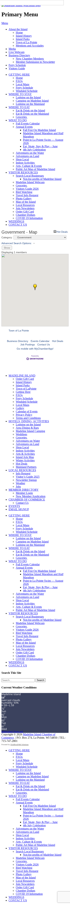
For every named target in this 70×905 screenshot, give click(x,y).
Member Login (24, 493)
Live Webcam (16, 52)
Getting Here (23, 391)
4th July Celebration (34, 149)
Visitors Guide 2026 (27, 188)
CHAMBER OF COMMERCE (27, 499)
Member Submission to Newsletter (35, 61)
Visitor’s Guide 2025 (27, 476)
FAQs (19, 81)
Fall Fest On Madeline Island (39, 130)
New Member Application (30, 496)
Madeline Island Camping (30, 431)
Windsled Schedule (27, 90)
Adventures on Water (28, 440)
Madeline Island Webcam (30, 182)
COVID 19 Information (29, 218)
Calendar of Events (27, 411)
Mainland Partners (26, 466)
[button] (35, 287)
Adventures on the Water (30, 152)
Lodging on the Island (28, 97)
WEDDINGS (16, 221)
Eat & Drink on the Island (30, 110)
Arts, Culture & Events (29, 165)
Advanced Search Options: (16, 243)
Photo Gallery (24, 198)
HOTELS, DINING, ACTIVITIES (29, 421)
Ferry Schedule (17, 65)
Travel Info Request (27, 195)
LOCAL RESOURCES (22, 470)
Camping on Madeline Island (32, 100)
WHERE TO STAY (20, 94)
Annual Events (24, 126)
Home (19, 32)
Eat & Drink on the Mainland (32, 113)
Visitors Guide (17, 68)
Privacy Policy (24, 414)
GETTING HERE (19, 74)
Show (7, 247)
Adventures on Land (27, 156)
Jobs (18, 486)
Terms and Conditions (28, 418)
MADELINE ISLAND (22, 375)
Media (12, 48)
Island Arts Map (25, 457)
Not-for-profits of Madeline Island (42, 178)
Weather (20, 483)
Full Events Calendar (28, 123)
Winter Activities (25, 460)
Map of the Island (26, 201)
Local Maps (22, 84)
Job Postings (27, 344)
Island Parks (23, 39)
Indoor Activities (25, 162)
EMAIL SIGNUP (19, 509)
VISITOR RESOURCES (23, 172)
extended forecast (12, 731)
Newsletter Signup (26, 479)
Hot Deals (62, 231)
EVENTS (14, 506)
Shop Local (22, 159)
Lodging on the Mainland (30, 103)
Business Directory (19, 55)
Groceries (21, 117)
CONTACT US (18, 224)
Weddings (21, 434)
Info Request (23, 473)
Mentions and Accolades (30, 45)
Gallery (20, 408)
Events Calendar (40, 341)
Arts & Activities (25, 453)
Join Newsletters (25, 208)
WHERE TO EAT (19, 107)
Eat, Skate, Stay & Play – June (40, 146)
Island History (24, 35)
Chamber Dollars (25, 214)
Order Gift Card (25, 211)
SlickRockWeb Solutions (19, 745)
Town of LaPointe (26, 388)
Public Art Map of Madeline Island (35, 169)
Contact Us (43, 344)
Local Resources (25, 205)
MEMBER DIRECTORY (24, 489)
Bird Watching (24, 192)
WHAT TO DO (18, 120)
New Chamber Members (30, 58)
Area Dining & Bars (27, 427)
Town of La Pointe (26, 42)
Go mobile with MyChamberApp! (35, 348)
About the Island (18, 29)
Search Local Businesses (30, 175)
